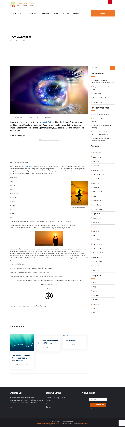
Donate (103, 13)
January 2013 (97, 248)
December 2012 (98, 253)
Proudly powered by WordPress (48, 424)
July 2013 (96, 227)
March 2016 (96, 166)
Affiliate (95, 282)
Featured (96, 295)
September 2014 (98, 214)
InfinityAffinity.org (30, 166)
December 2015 (98, 170)
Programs (45, 13)
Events (55, 13)
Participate (77, 13)
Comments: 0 (48, 117)
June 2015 (96, 179)
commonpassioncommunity (101, 138)
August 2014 (97, 218)
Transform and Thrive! (98, 141)
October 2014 (97, 209)
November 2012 (98, 257)
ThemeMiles (83, 424)
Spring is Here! (97, 102)
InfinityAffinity (46, 122)
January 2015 (97, 196)
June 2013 (96, 231)
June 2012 (96, 266)
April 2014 (96, 222)
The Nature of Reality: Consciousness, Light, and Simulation (21, 358)
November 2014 (98, 205)
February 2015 (97, 192)
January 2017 (97, 157)
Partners (65, 13)
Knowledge (33, 13)
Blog (38, 117)
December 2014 (98, 200)
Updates (95, 308)
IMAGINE (96, 300)
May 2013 (96, 235)
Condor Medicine (104, 114)
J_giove (30, 117)
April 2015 (96, 183)
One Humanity (70, 341)
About (22, 13)
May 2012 (96, 270)
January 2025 (97, 153)
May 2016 (96, 161)
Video (94, 313)
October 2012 (97, 261)
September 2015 (98, 174)
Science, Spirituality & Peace (55, 398)
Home (14, 13)
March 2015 (96, 187)
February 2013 (97, 244)
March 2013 (96, 240)
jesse (94, 114)
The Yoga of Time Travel (101, 98)
